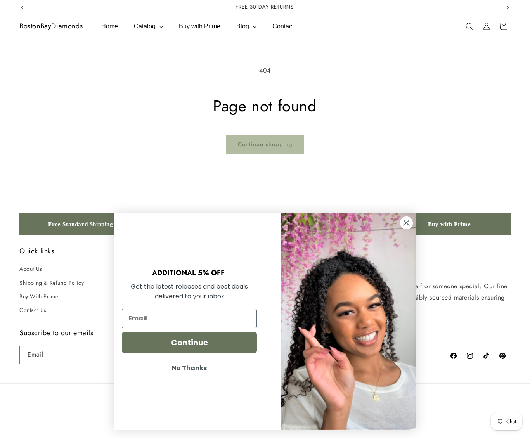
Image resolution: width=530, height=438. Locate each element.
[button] (469, 26)
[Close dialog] (406, 223)
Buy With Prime (38, 296)
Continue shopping (265, 144)
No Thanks (189, 368)
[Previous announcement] (22, 7)
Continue (189, 342)
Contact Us (33, 310)
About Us (30, 269)
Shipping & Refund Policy (51, 283)
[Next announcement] (507, 7)
